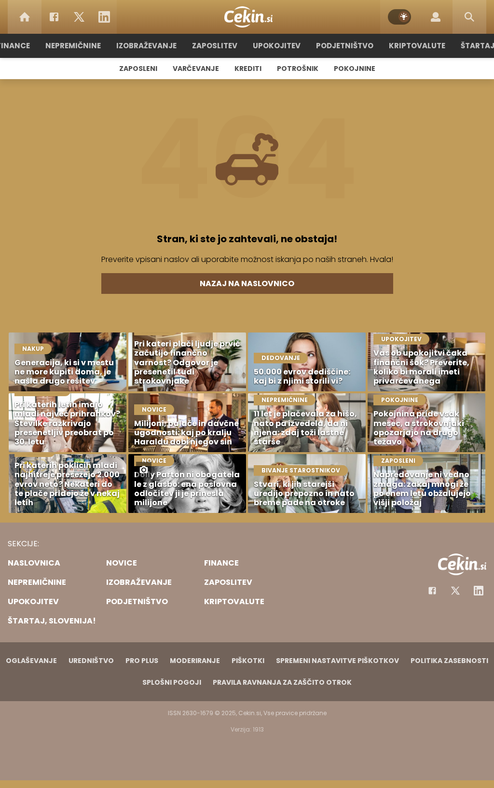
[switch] (399, 17)
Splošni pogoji (171, 682)
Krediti (247, 68)
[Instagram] (478, 590)
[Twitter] (79, 17)
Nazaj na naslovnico (247, 283)
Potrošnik (297, 68)
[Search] (469, 17)
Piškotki (248, 660)
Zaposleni (138, 68)
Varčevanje (196, 68)
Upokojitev (277, 46)
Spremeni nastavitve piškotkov (337, 660)
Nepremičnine (73, 46)
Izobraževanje (146, 46)
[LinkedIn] (104, 17)
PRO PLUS (141, 660)
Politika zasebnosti (449, 660)
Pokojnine (354, 68)
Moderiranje (195, 660)
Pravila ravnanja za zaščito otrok (282, 682)
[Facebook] (54, 17)
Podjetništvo (344, 46)
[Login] (436, 17)
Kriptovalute (417, 46)
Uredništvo (91, 660)
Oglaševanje (31, 660)
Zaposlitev (214, 46)
